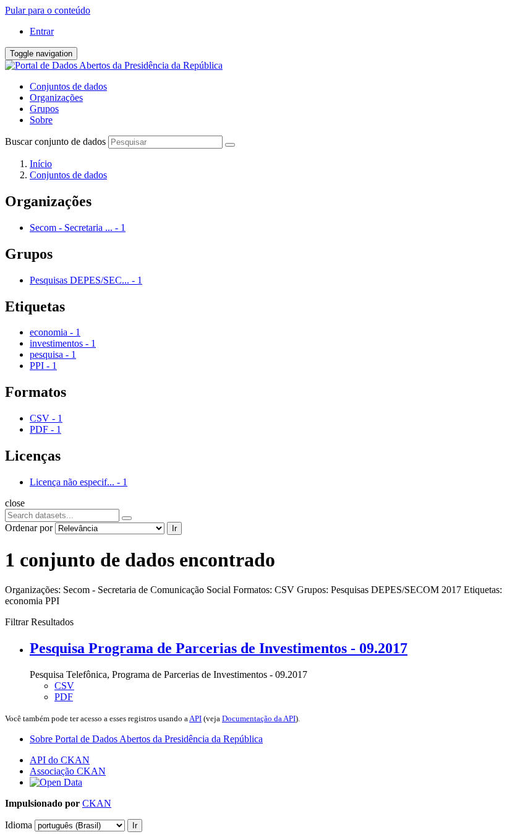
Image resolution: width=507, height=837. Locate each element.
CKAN (96, 803)
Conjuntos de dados (68, 86)
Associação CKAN (68, 771)
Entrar (42, 31)
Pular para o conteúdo (47, 10)
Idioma (18, 825)
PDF (63, 697)
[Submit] (230, 145)
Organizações (56, 97)
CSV (64, 685)
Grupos (44, 108)
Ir (174, 528)
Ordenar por (29, 528)
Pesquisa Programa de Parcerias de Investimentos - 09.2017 (218, 648)
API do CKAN (60, 760)
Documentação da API (259, 718)
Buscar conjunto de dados (55, 141)
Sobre (41, 120)
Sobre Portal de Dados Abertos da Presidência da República (146, 739)
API (195, 718)
